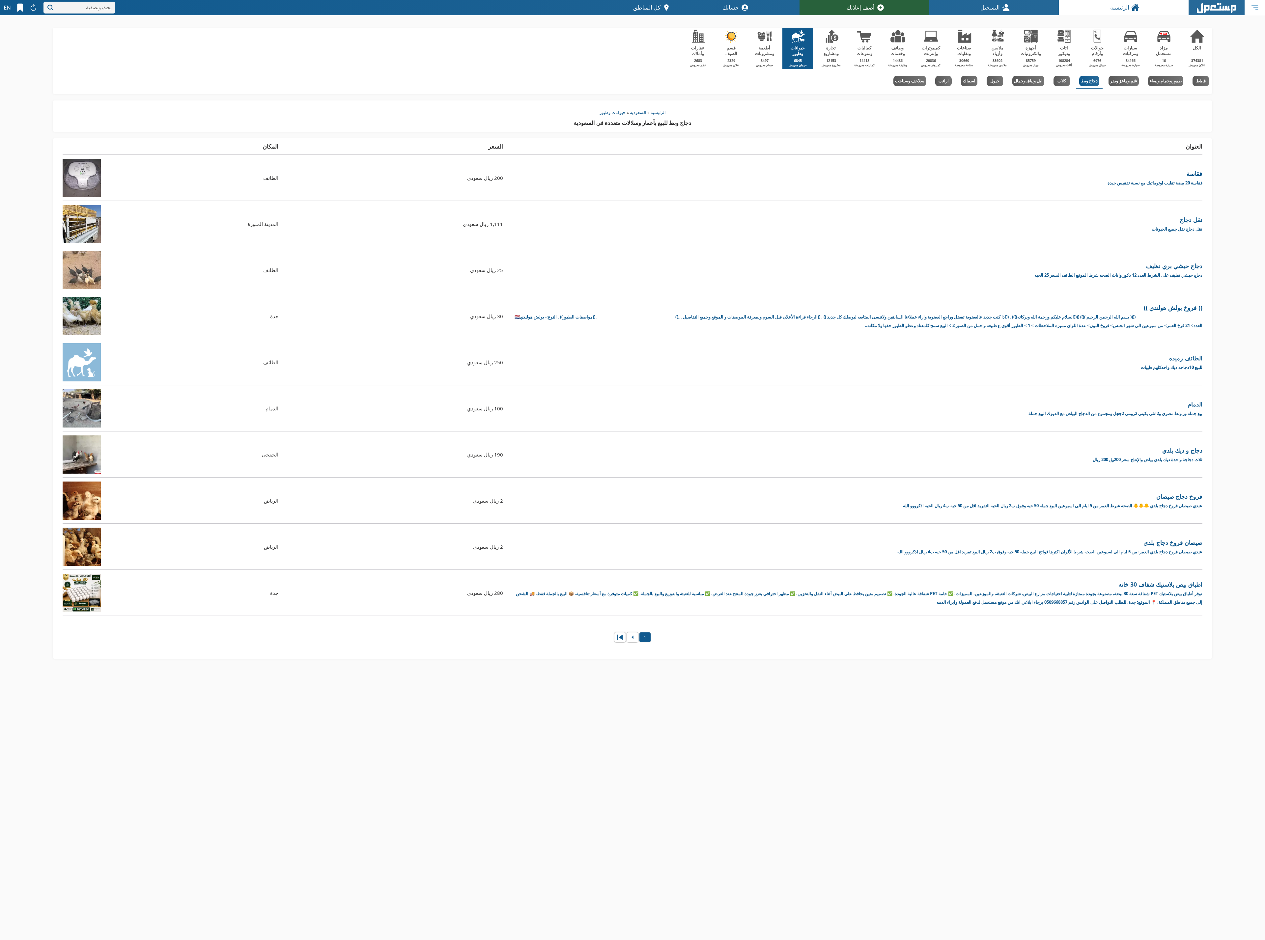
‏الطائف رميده (1171, 362)
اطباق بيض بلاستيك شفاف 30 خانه (859, 592)
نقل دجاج (1177, 224)
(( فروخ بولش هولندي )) (858, 316)
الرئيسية (1119, 7)
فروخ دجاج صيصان (1052, 500)
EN (7, 7)
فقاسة (1155, 178)
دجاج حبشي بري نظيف (1118, 270)
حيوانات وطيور (613, 112)
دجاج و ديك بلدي (1147, 454)
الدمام (1115, 408)
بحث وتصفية (99, 7)
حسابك (730, 7)
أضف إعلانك (861, 7)
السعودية (638, 112)
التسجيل (990, 7)
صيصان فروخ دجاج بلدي (1049, 547)
